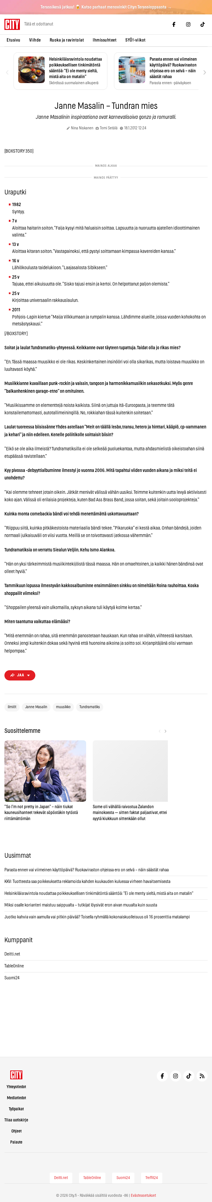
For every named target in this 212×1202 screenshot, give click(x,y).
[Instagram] (188, 24)
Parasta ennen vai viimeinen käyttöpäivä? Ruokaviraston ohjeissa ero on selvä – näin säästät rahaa (86, 870)
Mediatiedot (16, 1098)
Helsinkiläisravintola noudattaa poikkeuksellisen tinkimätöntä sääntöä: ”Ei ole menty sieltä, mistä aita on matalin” (99, 893)
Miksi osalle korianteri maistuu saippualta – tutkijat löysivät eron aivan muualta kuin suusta (81, 905)
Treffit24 (151, 1178)
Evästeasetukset (143, 1196)
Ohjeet (16, 1131)
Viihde (35, 40)
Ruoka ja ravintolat (67, 40)
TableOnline (14, 966)
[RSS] (202, 1076)
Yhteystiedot (16, 1087)
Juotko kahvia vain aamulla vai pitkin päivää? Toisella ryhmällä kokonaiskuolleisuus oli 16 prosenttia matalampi (97, 917)
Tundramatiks (90, 707)
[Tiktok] (203, 24)
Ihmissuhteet (104, 40)
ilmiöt (12, 707)
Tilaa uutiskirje (16, 1120)
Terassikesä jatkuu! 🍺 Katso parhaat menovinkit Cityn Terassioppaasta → (106, 7)
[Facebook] (174, 24)
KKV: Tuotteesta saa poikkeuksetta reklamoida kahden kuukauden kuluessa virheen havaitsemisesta (87, 881)
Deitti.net (12, 954)
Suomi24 (12, 978)
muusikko (63, 707)
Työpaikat (16, 1109)
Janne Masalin (36, 707)
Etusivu (13, 40)
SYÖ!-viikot (135, 40)
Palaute (16, 1142)
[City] (16, 1074)
